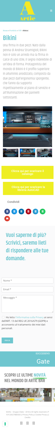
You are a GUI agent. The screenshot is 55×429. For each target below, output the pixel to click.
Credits (28, 417)
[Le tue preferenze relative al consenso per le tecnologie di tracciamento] (5, 424)
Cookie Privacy (42, 415)
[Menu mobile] (51, 11)
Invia (7, 340)
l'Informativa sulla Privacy (29, 317)
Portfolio (13, 30)
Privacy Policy (28, 415)
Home (5, 30)
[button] (5, 126)
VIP (19, 30)
